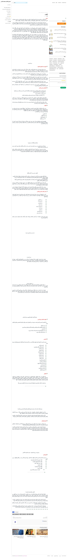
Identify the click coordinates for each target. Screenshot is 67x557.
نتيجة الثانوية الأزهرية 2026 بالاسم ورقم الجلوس (60, 29)
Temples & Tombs (55, 61)
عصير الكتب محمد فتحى (60, 67)
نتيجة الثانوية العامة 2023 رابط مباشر (61, 37)
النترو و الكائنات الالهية (52, 65)
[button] (13, 2)
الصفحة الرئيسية (46, 12)
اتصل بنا (52, 555)
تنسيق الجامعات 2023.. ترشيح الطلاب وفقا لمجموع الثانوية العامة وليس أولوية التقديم (59, 41)
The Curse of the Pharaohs (61, 61)
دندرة (61, 65)
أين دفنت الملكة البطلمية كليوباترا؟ (31, 536)
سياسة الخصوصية (56, 555)
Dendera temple (60, 58)
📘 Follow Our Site (61, 23)
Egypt (63, 58)
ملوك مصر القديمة (61, 68)
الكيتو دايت (60, 64)
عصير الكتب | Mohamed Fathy (53, 67)
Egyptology (8, 12)
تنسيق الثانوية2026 (58, 65)
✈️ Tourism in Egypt (7, 19)
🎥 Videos (9, 21)
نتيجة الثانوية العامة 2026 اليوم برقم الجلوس (60, 51)
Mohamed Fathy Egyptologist (6, 9)
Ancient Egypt (51, 58)
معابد (57, 68)
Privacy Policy (64, 2)
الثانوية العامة (51, 64)
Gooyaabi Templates (24, 555)
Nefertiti (50, 61)
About (56, 2)
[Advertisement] (49, 9)
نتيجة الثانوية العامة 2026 (7, 7)
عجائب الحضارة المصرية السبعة (44, 536)
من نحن (60, 555)
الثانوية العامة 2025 (56, 64)
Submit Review (63, 87)
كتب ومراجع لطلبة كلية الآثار (53, 68)
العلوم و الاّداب (41, 12)
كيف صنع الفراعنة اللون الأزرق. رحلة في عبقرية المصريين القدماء (19, 537)
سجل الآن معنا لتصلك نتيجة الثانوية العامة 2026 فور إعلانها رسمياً (60, 48)
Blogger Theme (16, 555)
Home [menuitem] (9, 4)
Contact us (59, 2)
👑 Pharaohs (8, 16)
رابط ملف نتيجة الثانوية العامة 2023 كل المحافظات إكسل (60, 34)
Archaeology (8, 14)
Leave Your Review (7, 23)
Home (54, 2)
